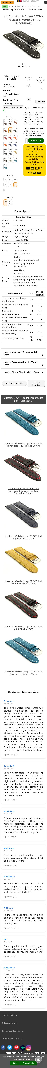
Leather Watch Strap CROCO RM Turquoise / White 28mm (23, 673)
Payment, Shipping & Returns (34, 163)
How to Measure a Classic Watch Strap (20, 353)
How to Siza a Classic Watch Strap (21, 372)
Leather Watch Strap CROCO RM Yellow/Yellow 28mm (23, 582)
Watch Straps (23, 6)
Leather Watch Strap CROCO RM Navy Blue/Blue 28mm (23, 537)
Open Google (10, 837)
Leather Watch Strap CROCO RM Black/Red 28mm (23, 627)
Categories (7, 2)
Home (27, 4)
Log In (36, 4)
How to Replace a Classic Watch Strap (20, 363)
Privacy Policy (28, 1063)
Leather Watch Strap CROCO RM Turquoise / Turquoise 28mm (23, 444)
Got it (15, 1063)
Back (5, 6)
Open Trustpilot (11, 754)
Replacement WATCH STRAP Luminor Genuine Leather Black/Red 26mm (23, 490)
